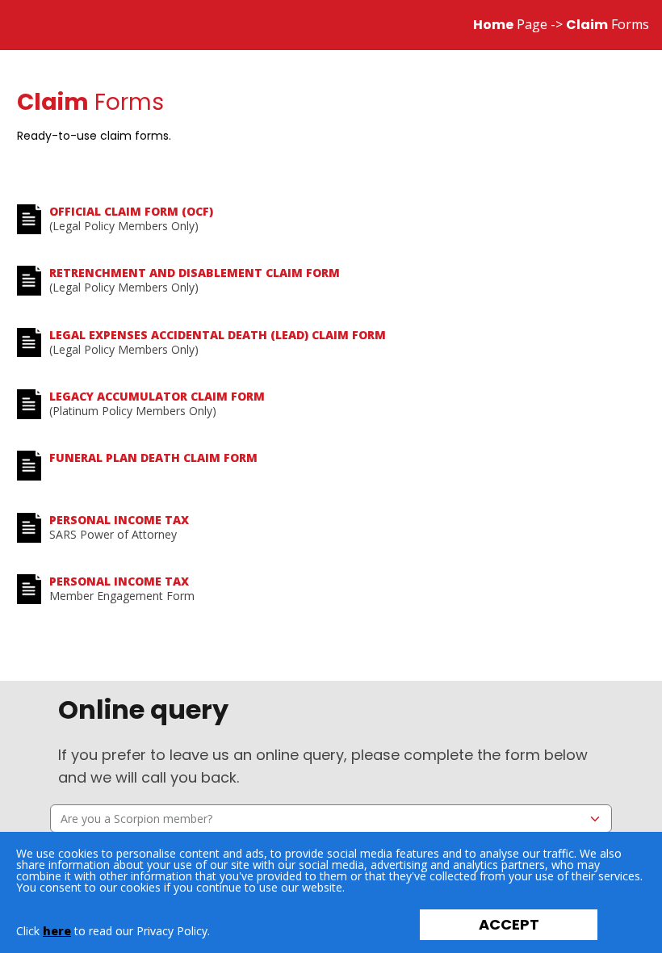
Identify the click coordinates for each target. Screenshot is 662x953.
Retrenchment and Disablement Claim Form (194, 272)
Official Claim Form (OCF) (131, 211)
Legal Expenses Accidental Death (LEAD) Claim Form (217, 334)
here (57, 930)
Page (510, 24)
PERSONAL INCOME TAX (119, 519)
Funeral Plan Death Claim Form (153, 457)
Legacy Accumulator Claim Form (157, 396)
